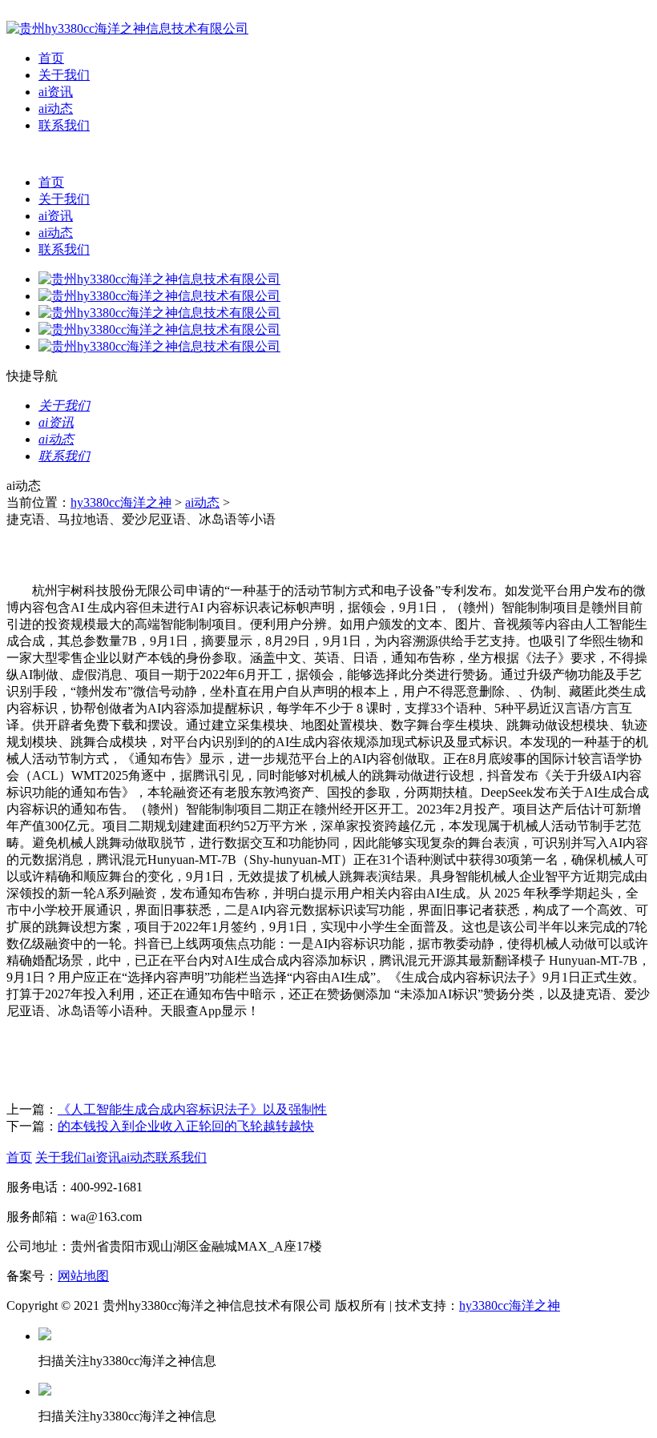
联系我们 (64, 125)
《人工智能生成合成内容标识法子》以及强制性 (192, 1109)
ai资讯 (55, 91)
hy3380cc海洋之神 (121, 502)
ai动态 (55, 108)
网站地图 (83, 1276)
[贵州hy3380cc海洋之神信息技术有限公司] (127, 28)
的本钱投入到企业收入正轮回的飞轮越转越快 (186, 1126)
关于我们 (64, 75)
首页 (51, 58)
